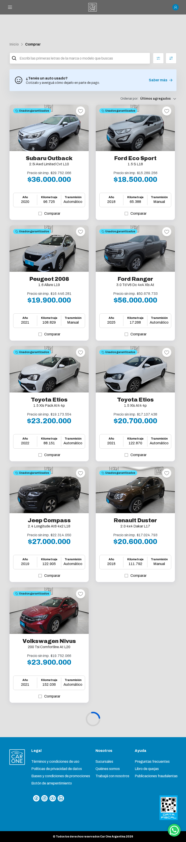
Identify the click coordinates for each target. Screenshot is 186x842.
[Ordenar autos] (171, 58)
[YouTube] (52, 798)
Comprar (33, 44)
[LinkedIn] (61, 798)
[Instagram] (44, 798)
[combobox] (84, 58)
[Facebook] (36, 798)
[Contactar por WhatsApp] (174, 830)
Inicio (14, 44)
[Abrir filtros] (158, 58)
